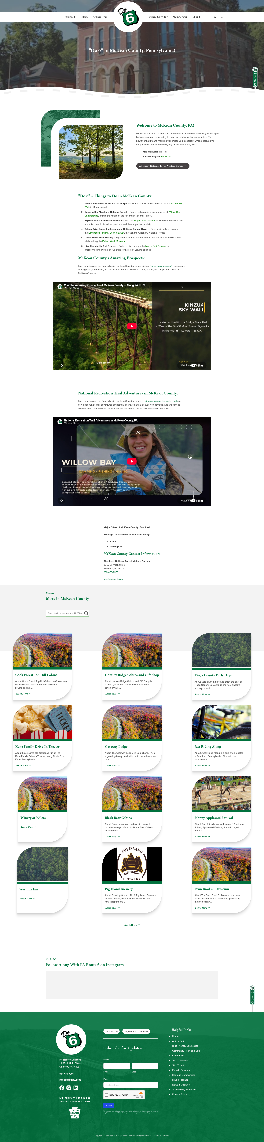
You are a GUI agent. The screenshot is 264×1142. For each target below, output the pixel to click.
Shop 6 (196, 17)
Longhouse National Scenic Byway (106, 232)
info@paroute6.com (70, 1079)
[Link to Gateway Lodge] (132, 722)
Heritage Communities (183, 1075)
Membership (180, 17)
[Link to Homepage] (127, 16)
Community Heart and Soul (186, 1050)
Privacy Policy (179, 1094)
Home (175, 1036)
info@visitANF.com (113, 579)
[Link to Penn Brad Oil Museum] (221, 864)
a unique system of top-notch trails (160, 401)
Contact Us (178, 1055)
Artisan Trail (100, 17)
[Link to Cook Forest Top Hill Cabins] (42, 650)
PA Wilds (165, 156)
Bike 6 (84, 17)
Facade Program (181, 1070)
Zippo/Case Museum (144, 220)
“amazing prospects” (161, 266)
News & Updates (181, 1084)
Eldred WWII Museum (113, 241)
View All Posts (131, 924)
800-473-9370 (111, 572)
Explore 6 (69, 17)
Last (134, 1071)
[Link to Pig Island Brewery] (132, 864)
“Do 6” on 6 (178, 1065)
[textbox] (68, 613)
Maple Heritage (180, 1079)
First (105, 1071)
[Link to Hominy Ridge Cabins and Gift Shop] (132, 650)
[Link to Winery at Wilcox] (42, 793)
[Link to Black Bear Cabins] (132, 793)
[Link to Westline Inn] (42, 864)
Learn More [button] (23, 694)
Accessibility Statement (184, 1089)
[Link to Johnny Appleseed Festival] (221, 793)
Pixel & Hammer (162, 1136)
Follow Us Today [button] (202, 963)
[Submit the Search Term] (86, 613)
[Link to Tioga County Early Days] (221, 650)
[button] (215, 16)
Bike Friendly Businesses (185, 1045)
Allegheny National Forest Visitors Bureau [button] (161, 165)
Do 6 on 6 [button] (110, 1031)
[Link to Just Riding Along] (221, 722)
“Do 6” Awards (180, 1060)
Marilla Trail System (155, 246)
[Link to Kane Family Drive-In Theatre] (42, 722)
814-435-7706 (66, 1073)
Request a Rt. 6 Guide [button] (134, 1031)
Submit (109, 1105)
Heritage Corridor (157, 17)
